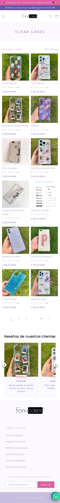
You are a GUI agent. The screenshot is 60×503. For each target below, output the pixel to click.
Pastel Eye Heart (38, 299)
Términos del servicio (15, 454)
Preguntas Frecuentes (15, 441)
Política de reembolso (16, 460)
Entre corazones (9, 168)
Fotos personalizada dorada (15, 125)
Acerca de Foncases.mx (16, 467)
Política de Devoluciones (17, 448)
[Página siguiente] (49, 318)
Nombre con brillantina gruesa (13, 212)
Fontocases (25, 497)
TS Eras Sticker (38, 83)
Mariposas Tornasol (11, 256)
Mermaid (35, 125)
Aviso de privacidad (14, 435)
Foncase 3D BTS (9, 83)
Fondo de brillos (9, 299)
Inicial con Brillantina (41, 256)
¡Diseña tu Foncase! (40, 210)
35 (41, 318)
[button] (3, 16)
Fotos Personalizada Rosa (43, 168)
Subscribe (46, 484)
